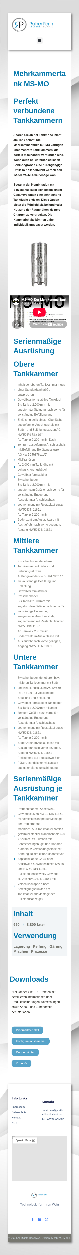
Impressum (18, 1106)
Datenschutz (19, 1112)
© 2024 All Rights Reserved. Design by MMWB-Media (39, 1237)
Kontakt (16, 1117)
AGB (14, 1122)
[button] (40, 40)
